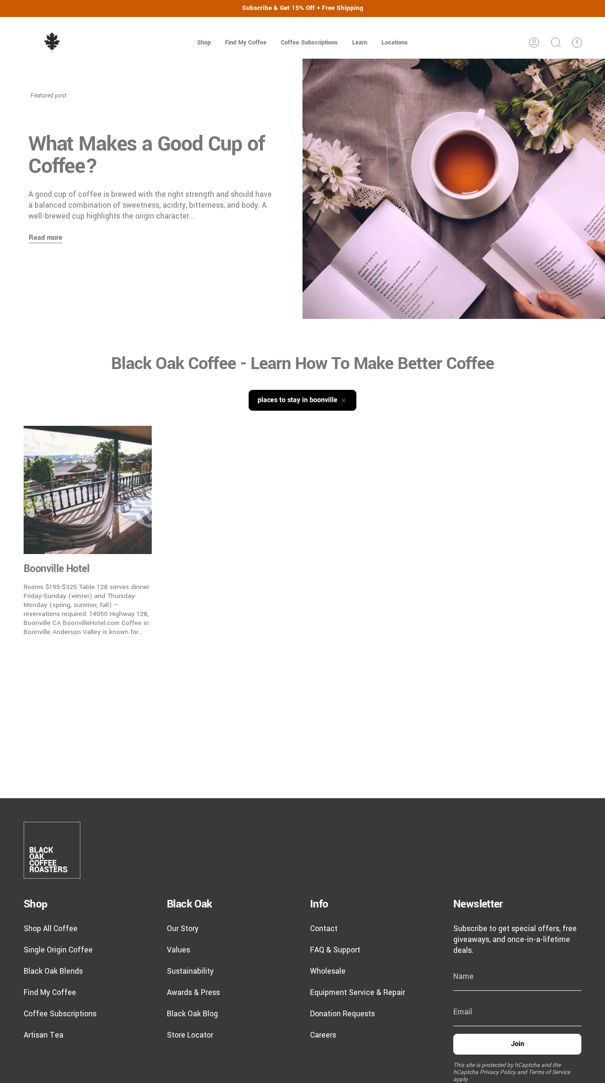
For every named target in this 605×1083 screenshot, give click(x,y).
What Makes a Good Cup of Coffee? (146, 155)
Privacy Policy (498, 1072)
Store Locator (190, 1035)
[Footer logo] (52, 850)
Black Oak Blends (53, 971)
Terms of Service (549, 1072)
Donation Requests (342, 1013)
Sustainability (190, 971)
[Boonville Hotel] (88, 490)
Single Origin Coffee (58, 949)
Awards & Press (193, 992)
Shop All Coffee (51, 928)
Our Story (183, 928)
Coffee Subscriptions (60, 1013)
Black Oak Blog (192, 1013)
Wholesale (328, 971)
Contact (323, 928)
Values (178, 949)
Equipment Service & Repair (357, 992)
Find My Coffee (50, 992)
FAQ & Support (335, 949)
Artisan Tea (43, 1035)
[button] (204, 42)
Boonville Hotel (56, 569)
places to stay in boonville (297, 400)
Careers (323, 1035)
